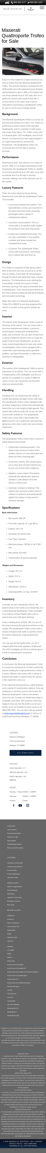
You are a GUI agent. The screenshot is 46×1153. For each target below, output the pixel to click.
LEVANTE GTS (11, 994)
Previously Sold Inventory (15, 848)
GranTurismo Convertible (15, 965)
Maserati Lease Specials (14, 866)
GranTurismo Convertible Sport (17, 975)
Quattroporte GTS (13, 1008)
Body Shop (10, 905)
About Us (10, 941)
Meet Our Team (12, 937)
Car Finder (11, 857)
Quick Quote (11, 840)
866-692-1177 (20, 768)
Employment (11, 930)
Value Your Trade (12, 837)
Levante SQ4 (11, 1001)
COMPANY (10, 915)
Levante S (10, 997)
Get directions (25, 753)
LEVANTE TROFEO (13, 1004)
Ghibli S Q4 (11, 961)
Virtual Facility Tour (13, 926)
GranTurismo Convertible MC (16, 968)
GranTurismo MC (12, 979)
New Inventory (12, 830)
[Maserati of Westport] (12, 9)
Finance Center (12, 870)
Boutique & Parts (14, 910)
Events (9, 934)
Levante (9, 990)
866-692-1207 (22, 772)
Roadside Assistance (13, 901)
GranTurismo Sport (13, 986)
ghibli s (9, 957)
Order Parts (10, 894)
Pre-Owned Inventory (14, 833)
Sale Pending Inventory (14, 844)
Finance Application (13, 874)
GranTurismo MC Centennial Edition (18, 983)
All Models (10, 950)
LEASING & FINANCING (15, 863)
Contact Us (10, 919)
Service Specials (12, 890)
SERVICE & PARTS (13, 883)
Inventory (11, 826)
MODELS (10, 946)
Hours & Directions (13, 923)
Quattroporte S (12, 1012)
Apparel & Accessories (14, 897)
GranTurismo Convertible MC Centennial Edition (22, 972)
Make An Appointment (14, 886)
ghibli (9, 954)
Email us (13, 780)
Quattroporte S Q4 (13, 1015)
